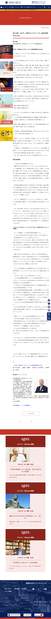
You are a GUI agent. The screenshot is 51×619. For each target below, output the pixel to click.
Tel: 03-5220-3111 (40, 601)
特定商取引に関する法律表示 (11, 605)
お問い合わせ (49, 318)
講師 (22, 7)
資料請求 (49, 314)
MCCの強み (11, 7)
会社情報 (6, 602)
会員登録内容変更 (25, 598)
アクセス (6, 598)
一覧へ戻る (31, 413)
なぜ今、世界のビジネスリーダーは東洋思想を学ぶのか (28, 365)
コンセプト (5, 7)
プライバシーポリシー (24, 602)
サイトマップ (7, 600)
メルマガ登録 (7, 591)
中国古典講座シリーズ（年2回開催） (21, 405)
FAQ (18, 600)
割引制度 (24, 589)
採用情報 (27, 600)
